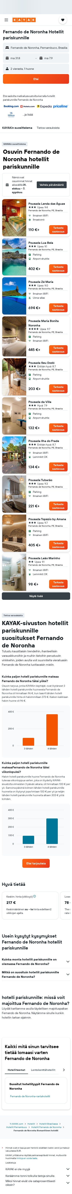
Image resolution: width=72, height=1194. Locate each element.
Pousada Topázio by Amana (47, 519)
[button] (6, 20)
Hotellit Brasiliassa (48, 1123)
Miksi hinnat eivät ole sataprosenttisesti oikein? (30, 1183)
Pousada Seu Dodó (41, 363)
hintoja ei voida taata (27, 1158)
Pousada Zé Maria (40, 282)
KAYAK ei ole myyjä (18, 1169)
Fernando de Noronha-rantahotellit (30, 1096)
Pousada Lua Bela (40, 243)
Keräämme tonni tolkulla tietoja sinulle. (30, 1176)
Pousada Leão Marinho (44, 558)
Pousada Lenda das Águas (46, 203)
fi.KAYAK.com (16, 1123)
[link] (36, 863)
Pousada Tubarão (40, 480)
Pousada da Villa (39, 402)
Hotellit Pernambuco (16, 1127)
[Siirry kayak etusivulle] (24, 20)
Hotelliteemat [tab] (16, 1070)
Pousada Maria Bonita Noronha (43, 323)
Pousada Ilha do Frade (43, 441)
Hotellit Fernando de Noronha (46, 1127)
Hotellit (31, 1123)
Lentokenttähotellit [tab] (43, 1070)
